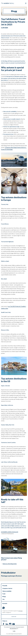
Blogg (4, 596)
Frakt (3, 593)
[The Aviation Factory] (7, 3)
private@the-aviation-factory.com (9, 531)
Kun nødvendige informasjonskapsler (14, 633)
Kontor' (14, 616)
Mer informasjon (13, 628)
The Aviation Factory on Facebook (3, 624)
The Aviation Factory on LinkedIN (7, 624)
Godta (14, 631)
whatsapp (20, 610)
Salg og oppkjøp (6, 591)
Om (3, 599)
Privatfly (4, 585)
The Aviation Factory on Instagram (10, 624)
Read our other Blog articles (10, 563)
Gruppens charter (7, 588)
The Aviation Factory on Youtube (13, 624)
